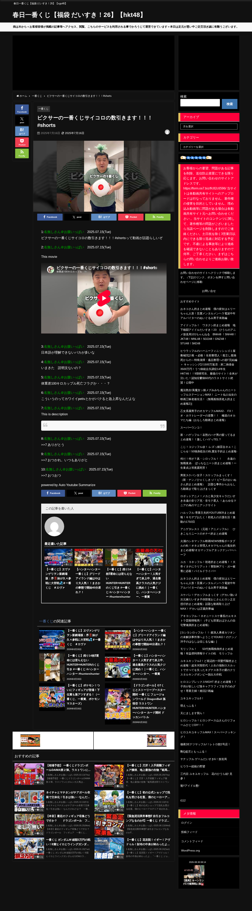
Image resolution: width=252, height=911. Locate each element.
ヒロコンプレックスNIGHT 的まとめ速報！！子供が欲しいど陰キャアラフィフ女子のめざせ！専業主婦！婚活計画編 (208, 686)
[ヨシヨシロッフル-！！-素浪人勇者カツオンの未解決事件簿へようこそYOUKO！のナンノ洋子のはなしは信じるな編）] (208, 637)
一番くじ (43, 108)
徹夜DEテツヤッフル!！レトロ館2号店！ (205, 744)
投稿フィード (189, 832)
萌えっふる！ (188, 705)
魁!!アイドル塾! (189, 785)
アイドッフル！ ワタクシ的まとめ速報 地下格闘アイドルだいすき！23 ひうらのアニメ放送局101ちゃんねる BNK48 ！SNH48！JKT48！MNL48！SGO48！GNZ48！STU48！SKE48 (208, 334)
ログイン (186, 822)
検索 (183, 96)
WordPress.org (190, 850)
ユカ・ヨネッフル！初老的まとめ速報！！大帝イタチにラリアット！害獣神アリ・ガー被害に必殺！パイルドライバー (207, 566)
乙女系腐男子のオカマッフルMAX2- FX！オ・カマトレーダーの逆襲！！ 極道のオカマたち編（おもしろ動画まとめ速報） (207, 415)
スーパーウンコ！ (191, 427)
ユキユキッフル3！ (192, 698)
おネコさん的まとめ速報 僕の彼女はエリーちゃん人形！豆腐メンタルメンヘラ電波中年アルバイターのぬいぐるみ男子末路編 (207, 313)
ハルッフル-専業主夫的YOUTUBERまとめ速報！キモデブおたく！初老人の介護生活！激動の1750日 (207, 517)
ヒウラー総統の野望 (192, 766)
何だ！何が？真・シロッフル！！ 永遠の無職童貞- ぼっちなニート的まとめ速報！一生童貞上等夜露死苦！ (208, 463)
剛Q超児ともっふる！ (193, 751)
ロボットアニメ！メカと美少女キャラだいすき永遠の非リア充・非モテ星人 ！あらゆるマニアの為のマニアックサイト (208, 501)
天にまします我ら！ (192, 713)
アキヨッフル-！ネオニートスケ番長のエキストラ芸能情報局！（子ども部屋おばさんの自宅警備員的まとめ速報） (208, 620)
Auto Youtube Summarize (77, 484)
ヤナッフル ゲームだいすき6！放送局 (203, 759)
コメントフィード (192, 841)
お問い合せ (209, 291)
